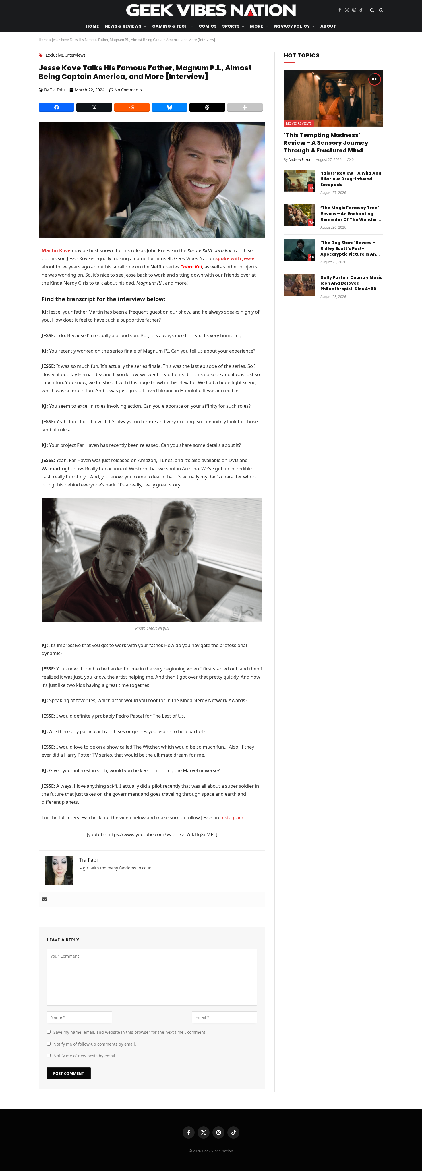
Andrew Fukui (299, 159)
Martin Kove (56, 250)
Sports (230, 26)
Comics (208, 26)
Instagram (231, 817)
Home (92, 26)
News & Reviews (123, 26)
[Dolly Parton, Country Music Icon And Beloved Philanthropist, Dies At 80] (299, 285)
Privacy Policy (292, 26)
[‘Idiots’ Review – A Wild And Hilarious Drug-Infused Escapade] (299, 181)
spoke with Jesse (234, 258)
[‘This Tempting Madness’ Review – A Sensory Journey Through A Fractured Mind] (333, 98)
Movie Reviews (298, 123)
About (328, 26)
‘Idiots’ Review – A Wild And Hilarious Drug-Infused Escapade (351, 179)
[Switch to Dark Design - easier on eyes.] (380, 10)
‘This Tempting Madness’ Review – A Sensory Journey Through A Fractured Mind (326, 142)
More (256, 26)
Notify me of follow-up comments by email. (94, 1044)
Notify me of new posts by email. (84, 1055)
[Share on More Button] (245, 107)
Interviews (75, 55)
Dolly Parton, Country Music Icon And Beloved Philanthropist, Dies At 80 (351, 283)
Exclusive (54, 55)
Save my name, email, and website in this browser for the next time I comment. (129, 1032)
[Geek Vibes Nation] (210, 10)
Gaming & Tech (170, 26)
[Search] (372, 10)
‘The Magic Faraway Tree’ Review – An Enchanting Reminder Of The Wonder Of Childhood (349, 213)
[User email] (44, 900)
